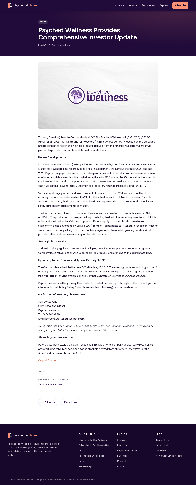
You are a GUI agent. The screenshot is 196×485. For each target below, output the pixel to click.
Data (132, 5)
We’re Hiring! (85, 466)
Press (43, 22)
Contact (121, 466)
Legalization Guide (127, 450)
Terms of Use (163, 440)
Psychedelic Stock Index (91, 455)
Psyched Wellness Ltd (51, 384)
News (81, 461)
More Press (70, 402)
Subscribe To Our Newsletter (94, 445)
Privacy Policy (163, 445)
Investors (122, 445)
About (82, 450)
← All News (48, 402)
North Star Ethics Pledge (169, 455)
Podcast (121, 461)
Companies (123, 440)
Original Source (47, 360)
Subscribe (180, 5)
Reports (164, 5)
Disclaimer (161, 450)
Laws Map (122, 455)
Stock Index (148, 5)
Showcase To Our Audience (93, 440)
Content (117, 5)
